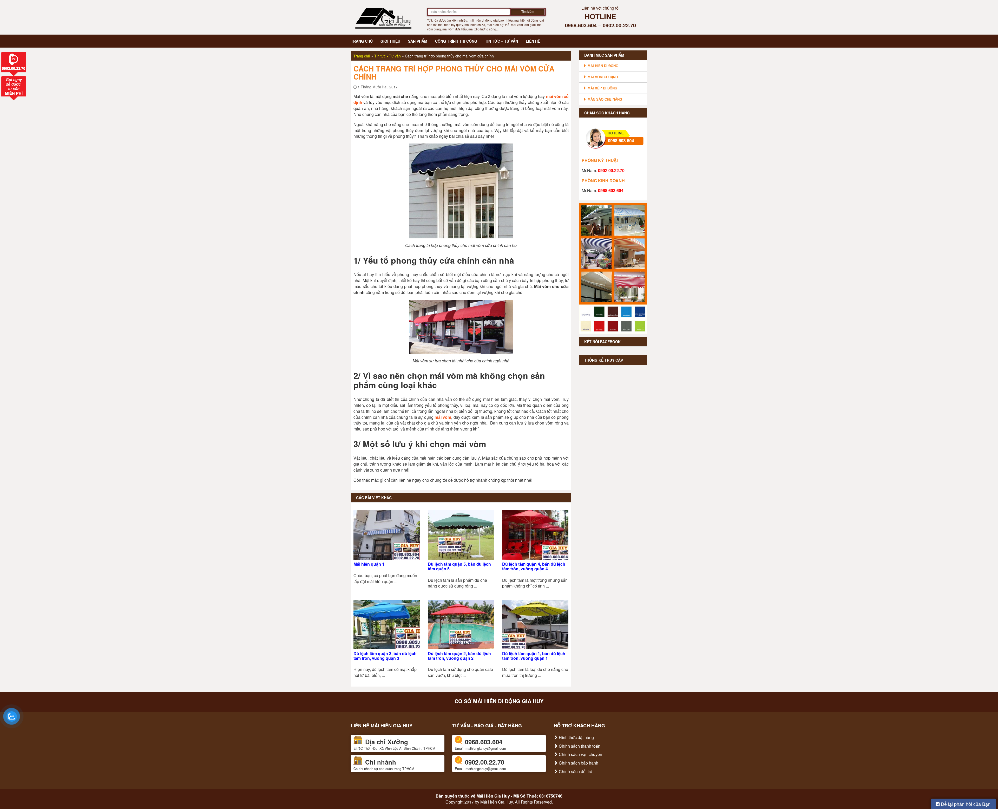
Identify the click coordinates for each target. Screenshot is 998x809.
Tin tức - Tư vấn (387, 55)
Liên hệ (533, 41)
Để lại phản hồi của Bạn (965, 803)
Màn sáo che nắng (604, 99)
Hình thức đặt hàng (576, 737)
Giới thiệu (390, 41)
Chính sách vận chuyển (580, 754)
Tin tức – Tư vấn (501, 41)
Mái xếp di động (602, 88)
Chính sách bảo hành (578, 763)
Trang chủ (362, 41)
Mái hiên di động (602, 66)
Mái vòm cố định (602, 77)
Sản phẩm (417, 41)
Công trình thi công (456, 41)
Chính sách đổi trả (575, 771)
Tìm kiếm (527, 12)
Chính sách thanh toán (579, 746)
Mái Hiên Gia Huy (493, 796)
